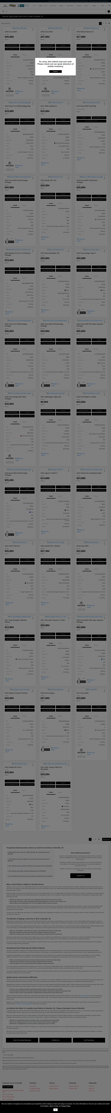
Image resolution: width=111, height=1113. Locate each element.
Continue (55, 71)
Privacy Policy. (66, 1106)
